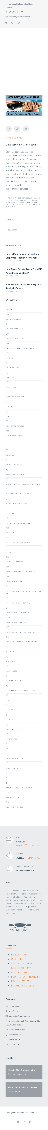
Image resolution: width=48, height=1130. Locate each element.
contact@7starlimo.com (27, 845)
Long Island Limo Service (18, 613)
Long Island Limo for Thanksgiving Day (23, 592)
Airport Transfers (15, 338)
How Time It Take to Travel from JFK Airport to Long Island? (24, 271)
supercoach (12, 739)
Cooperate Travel (15, 436)
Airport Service (13, 319)
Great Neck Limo (14, 465)
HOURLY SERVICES (21, 981)
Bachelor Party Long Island (20, 348)
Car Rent (10, 377)
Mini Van (10, 651)
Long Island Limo (22, 200)
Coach (9, 406)
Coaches (10, 416)
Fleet (8, 445)
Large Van (11, 513)
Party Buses (11, 671)
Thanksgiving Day (14, 758)
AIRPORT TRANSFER (21, 963)
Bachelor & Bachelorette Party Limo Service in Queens (23, 286)
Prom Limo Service (15, 681)
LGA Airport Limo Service (18, 523)
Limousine (11, 552)
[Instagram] (12, 22)
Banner (9, 358)
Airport (9, 309)
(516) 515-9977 (34, 858)
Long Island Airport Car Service (22, 572)
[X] (17, 129)
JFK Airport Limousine (17, 503)
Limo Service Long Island (18, 542)
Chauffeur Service (15, 397)
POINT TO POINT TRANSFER (25, 976)
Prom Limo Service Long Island (21, 690)
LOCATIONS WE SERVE (22, 985)
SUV (7, 749)
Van (7, 778)
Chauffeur (11, 387)
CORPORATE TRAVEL (22, 968)
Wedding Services (14, 807)
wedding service (14, 797)
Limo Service (23, 198)
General (10, 455)
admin (11, 198)
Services (10, 719)
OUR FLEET (17, 959)
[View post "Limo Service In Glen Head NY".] (24, 105)
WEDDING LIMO (19, 972)
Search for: (12, 230)
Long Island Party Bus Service (21, 632)
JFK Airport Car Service (17, 494)
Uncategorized (13, 768)
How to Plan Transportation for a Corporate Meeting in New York (22, 256)
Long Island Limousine (30, 205)
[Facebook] (6, 22)
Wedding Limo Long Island (19, 787)
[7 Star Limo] (14, 50)
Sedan (8, 700)
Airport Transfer (14, 329)
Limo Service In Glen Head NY (22, 144)
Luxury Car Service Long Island (21, 642)
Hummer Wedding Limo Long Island (23, 484)
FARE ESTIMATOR (20, 954)
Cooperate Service (15, 426)
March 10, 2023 (14, 138)
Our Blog (10, 207)
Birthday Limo (13, 368)
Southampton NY (14, 729)
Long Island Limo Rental (18, 603)
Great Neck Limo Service (18, 474)
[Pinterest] (18, 22)
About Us (33, 1112)
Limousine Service (15, 562)
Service (9, 710)
